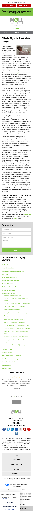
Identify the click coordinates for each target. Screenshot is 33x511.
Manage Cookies (17, 486)
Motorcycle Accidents (8, 290)
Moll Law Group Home (16, 22)
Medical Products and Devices (11, 287)
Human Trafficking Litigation (10, 280)
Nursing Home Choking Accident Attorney (16, 336)
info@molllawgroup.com (17, 425)
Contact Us (7, 225)
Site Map (16, 469)
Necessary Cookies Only (10, 506)
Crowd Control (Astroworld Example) (13, 271)
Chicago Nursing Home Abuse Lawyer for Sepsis (16, 299)
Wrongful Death (6, 368)
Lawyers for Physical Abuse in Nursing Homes (17, 328)
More (27, 33)
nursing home (17, 72)
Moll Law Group (21, 504)
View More (16, 402)
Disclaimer (16, 460)
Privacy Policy (16, 464)
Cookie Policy (24, 484)
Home (5, 33)
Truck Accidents (7, 365)
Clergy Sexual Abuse (8, 268)
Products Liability (7, 352)
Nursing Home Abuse (8, 293)
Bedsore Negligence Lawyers (12, 295)
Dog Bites (5, 274)
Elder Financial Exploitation (12, 309)
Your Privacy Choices (15, 484)
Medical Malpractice (8, 283)
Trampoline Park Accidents (10, 362)
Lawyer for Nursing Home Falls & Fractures (16, 325)
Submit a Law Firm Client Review (16, 406)
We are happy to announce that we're (16, 12)
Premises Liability (7, 349)
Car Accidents (6, 265)
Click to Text (24, 5)
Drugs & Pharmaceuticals (9, 277)
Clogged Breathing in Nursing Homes (14, 306)
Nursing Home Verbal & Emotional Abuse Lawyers (16, 341)
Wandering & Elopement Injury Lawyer (15, 345)
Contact (16, 33)
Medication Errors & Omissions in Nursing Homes (16, 332)
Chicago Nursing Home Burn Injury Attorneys (17, 303)
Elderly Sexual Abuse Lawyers (12, 316)
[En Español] (16, 28)
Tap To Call (9, 5)
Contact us (27, 214)
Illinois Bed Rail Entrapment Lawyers (14, 322)
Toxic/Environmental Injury (10, 359)
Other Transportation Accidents (11, 355)
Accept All (10, 502)
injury (15, 218)
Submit (16, 250)
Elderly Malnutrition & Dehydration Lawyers (16, 312)
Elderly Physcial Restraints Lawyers (14, 319)
